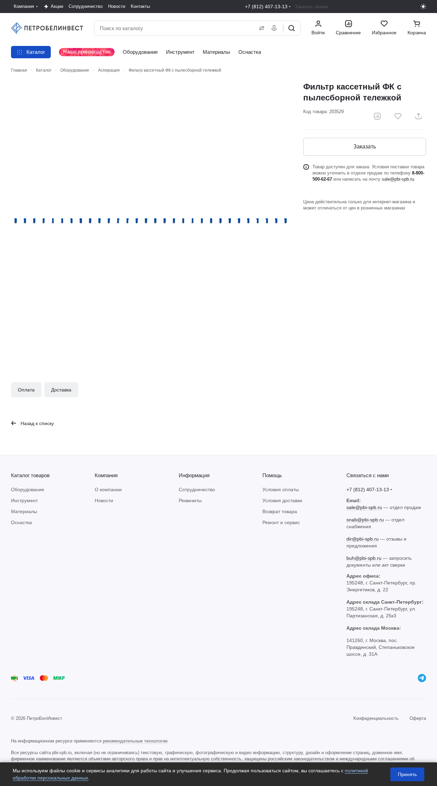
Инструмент (24, 500)
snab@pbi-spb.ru (365, 519)
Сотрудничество (197, 489)
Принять (407, 774)
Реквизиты (190, 500)
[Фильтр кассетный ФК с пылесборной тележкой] (150, 220)
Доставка (61, 389)
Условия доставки (282, 500)
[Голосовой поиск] (275, 28)
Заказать (364, 146)
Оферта (418, 718)
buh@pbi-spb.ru (363, 558)
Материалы (24, 511)
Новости (104, 500)
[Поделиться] (418, 116)
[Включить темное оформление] (423, 6)
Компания (106, 475)
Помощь (272, 475)
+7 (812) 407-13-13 (266, 6)
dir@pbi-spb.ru (362, 539)
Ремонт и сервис (281, 522)
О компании (108, 489)
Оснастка (21, 522)
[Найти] (291, 28)
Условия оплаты (280, 489)
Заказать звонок (311, 6)
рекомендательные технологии (135, 740)
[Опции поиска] (260, 28)
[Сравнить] (377, 116)
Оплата (26, 389)
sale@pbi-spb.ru (398, 179)
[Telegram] (422, 678)
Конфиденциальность (376, 718)
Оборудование (27, 489)
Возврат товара (279, 511)
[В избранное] (397, 116)
